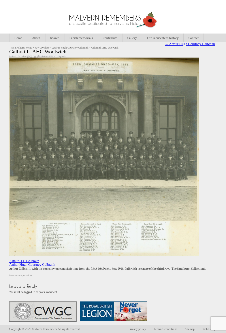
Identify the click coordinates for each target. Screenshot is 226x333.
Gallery (132, 38)
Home (18, 38)
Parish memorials (81, 38)
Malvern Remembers (105, 17)
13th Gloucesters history (163, 38)
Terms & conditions (165, 329)
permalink (27, 275)
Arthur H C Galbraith (24, 261)
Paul (14, 56)
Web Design (209, 329)
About (36, 38)
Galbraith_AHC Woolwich (105, 47)
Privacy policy (137, 329)
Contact (193, 38)
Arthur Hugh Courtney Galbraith (70, 47)
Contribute (110, 38)
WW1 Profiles (42, 47)
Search (54, 38)
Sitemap (190, 329)
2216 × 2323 (54, 56)
